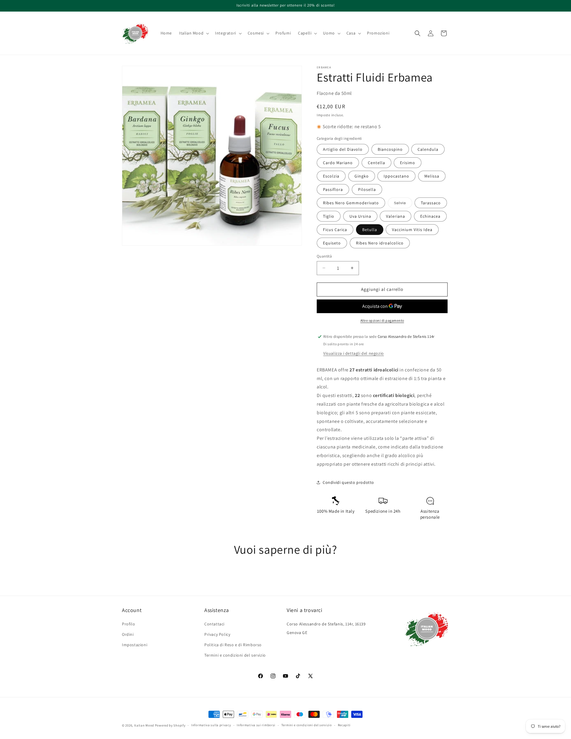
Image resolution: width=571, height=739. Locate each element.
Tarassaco (431, 202)
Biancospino (390, 149)
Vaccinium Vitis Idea (412, 229)
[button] (193, 33)
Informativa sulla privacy (211, 725)
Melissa (431, 176)
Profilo (128, 624)
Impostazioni (134, 644)
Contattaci (214, 624)
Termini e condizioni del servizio (235, 655)
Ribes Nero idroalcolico (380, 243)
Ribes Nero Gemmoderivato (351, 202)
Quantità (324, 256)
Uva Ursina (360, 216)
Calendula (428, 149)
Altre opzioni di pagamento (382, 320)
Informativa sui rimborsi (256, 725)
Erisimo (407, 162)
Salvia (403, 204)
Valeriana (395, 216)
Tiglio (328, 216)
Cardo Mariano (338, 162)
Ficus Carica (335, 229)
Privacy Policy (217, 634)
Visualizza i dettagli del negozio (353, 353)
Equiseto (332, 243)
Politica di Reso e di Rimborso (233, 644)
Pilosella (367, 189)
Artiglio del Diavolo (343, 149)
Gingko (361, 176)
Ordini (128, 634)
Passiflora (333, 189)
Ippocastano (396, 176)
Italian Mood (144, 725)
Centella (376, 162)
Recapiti (344, 725)
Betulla (369, 229)
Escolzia (331, 176)
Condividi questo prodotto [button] (348, 482)
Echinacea (430, 216)
